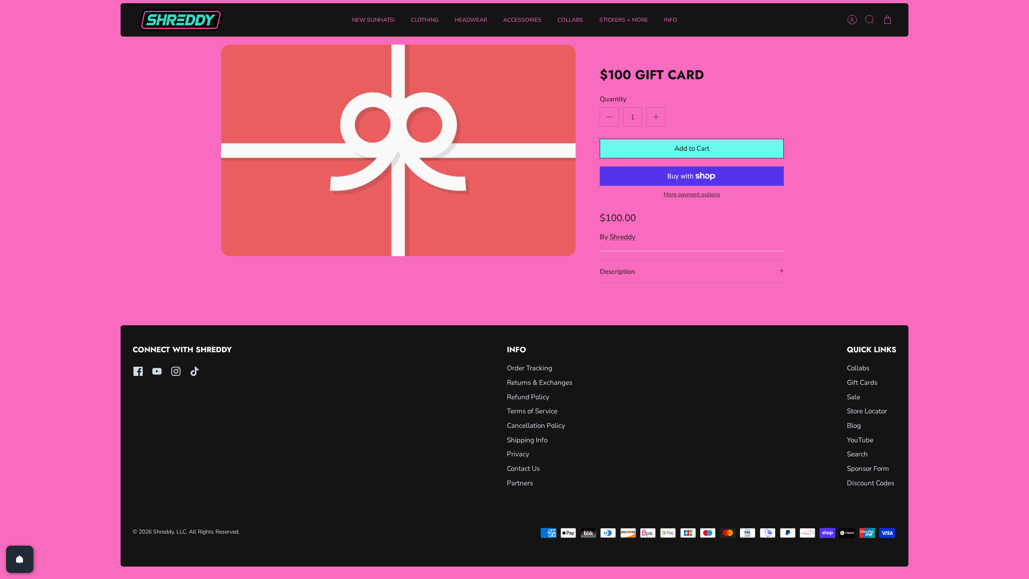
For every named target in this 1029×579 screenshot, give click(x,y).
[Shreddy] (181, 20)
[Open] (19, 559)
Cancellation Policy (536, 425)
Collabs (570, 20)
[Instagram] (175, 371)
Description (617, 271)
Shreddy (622, 237)
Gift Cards (862, 382)
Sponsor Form (868, 468)
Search (857, 454)
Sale (853, 397)
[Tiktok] (194, 371)
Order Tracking (529, 368)
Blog (854, 425)
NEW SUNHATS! (373, 20)
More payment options (692, 194)
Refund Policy (528, 397)
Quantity (613, 99)
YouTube (860, 440)
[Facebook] (138, 371)
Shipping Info (527, 440)
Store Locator (867, 411)
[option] (398, 150)
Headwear (471, 20)
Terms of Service (532, 411)
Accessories (522, 20)
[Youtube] (157, 371)
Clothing (425, 20)
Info (670, 20)
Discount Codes (870, 483)
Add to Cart (691, 148)
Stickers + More (623, 20)
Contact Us (523, 468)
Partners (520, 483)
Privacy (518, 454)
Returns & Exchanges (539, 382)
